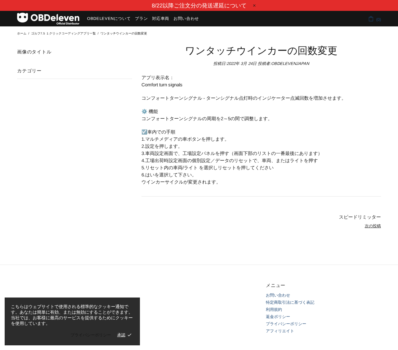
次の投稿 (373, 226)
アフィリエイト (280, 331)
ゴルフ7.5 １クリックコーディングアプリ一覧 (63, 33)
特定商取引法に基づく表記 (290, 302)
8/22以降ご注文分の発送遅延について (199, 5)
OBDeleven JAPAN (48, 19)
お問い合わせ (278, 295)
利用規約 (274, 309)
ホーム (21, 33)
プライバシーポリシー (286, 323)
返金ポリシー (278, 316)
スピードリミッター (360, 217)
